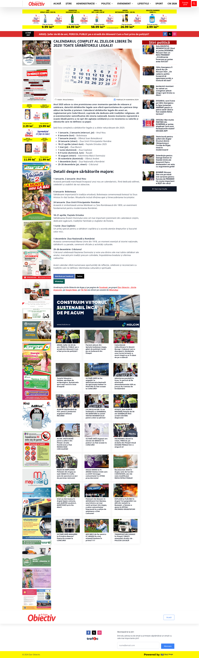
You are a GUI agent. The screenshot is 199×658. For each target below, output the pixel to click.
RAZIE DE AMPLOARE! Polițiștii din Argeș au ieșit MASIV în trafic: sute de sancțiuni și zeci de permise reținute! (67, 474)
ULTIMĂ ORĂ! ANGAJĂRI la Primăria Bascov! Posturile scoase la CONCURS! (67, 537)
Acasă (57, 3)
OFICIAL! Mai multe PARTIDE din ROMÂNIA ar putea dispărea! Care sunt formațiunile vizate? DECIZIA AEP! (165, 125)
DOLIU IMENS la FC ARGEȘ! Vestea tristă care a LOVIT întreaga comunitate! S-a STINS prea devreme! (96, 474)
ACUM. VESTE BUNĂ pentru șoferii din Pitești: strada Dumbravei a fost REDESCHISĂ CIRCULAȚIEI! (65, 444)
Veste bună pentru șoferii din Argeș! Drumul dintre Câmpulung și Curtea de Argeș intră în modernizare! (164, 143)
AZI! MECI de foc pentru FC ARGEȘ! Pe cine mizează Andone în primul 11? (96, 537)
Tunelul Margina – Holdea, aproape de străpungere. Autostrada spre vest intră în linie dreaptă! (68, 382)
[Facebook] (88, 633)
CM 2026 (172, 3)
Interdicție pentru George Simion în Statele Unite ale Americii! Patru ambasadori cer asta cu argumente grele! (165, 161)
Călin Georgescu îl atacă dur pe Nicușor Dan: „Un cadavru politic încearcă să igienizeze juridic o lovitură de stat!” (164, 74)
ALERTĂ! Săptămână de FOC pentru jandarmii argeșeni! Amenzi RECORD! (67, 412)
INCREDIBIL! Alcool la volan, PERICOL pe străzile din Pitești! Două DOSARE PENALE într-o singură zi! (125, 443)
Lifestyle (143, 3)
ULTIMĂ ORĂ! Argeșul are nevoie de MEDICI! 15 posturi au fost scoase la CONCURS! (96, 442)
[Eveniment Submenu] (133, 3)
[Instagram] (99, 633)
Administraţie (85, 3)
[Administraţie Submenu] (97, 3)
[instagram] (174, 34)
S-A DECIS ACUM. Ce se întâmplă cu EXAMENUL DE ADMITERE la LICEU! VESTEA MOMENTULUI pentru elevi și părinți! (96, 413)
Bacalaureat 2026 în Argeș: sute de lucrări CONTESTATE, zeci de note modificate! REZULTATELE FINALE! (124, 474)
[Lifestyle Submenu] (151, 3)
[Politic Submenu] (113, 3)
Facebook (103, 287)
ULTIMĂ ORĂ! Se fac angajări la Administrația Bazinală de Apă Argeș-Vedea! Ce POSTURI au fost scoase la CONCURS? (96, 383)
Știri (69, 3)
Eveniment (124, 3)
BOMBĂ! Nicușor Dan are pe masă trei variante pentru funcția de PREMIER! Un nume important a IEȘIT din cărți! (165, 177)
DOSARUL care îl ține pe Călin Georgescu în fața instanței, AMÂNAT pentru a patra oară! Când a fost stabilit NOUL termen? (165, 107)
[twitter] (170, 34)
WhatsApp (113, 290)
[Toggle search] (194, 3)
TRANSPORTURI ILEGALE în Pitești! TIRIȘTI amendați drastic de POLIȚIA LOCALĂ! (125, 537)
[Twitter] (94, 633)
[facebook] (165, 34)
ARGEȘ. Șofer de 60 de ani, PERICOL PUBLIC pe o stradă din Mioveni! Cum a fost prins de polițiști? (94, 34)
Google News (71, 290)
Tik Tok (84, 290)
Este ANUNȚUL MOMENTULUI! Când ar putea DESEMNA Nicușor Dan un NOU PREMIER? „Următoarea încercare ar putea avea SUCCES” (165, 54)
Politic (106, 3)
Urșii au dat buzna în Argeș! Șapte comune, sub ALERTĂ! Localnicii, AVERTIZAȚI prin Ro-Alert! (66, 503)
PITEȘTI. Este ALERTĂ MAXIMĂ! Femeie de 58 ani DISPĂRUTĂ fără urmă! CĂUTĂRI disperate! (124, 413)
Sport (159, 3)
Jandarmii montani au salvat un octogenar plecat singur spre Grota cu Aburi (165, 90)
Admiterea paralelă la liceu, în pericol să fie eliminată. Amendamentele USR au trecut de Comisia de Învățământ (125, 383)
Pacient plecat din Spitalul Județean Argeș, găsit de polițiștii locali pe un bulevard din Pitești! (96, 349)
